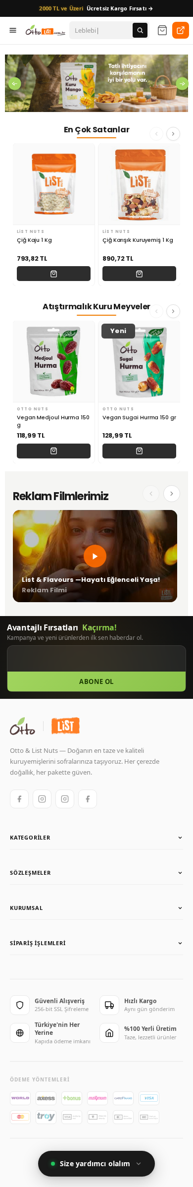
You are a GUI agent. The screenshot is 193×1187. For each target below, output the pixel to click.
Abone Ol (96, 681)
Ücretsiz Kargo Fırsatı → (96, 8)
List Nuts (31, 231)
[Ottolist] (45, 30)
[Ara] (140, 30)
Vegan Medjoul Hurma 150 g (53, 421)
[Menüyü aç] (13, 30)
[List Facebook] (87, 799)
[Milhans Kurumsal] (180, 30)
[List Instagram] (64, 799)
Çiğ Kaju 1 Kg (34, 240)
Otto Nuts (32, 409)
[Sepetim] (162, 30)
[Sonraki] (171, 493)
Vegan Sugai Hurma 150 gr (139, 417)
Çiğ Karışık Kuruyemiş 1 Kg (137, 240)
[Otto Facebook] (19, 799)
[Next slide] (173, 134)
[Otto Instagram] (42, 799)
